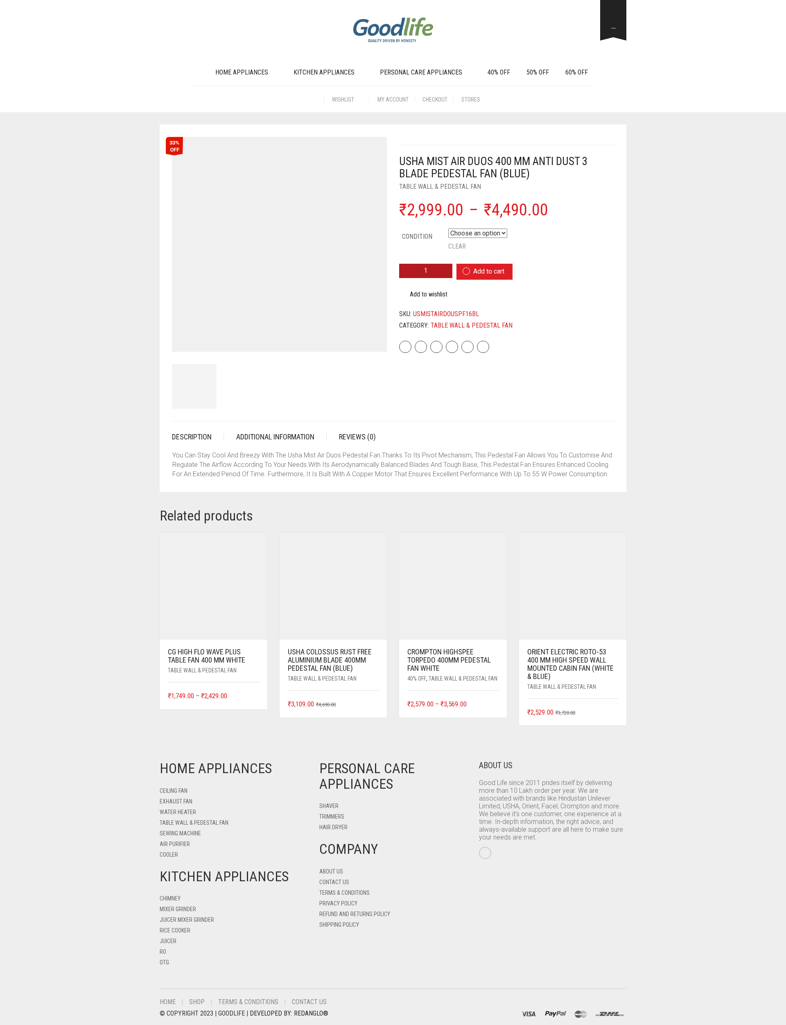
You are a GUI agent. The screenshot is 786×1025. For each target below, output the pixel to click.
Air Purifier (175, 844)
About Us (331, 871)
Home (168, 1002)
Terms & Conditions (344, 892)
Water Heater (178, 812)
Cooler (169, 854)
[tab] (198, 437)
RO (163, 951)
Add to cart (488, 271)
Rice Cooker (175, 930)
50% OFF (537, 72)
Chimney (170, 898)
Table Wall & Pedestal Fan (440, 186)
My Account (393, 99)
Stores (470, 99)
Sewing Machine (180, 833)
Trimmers (331, 816)
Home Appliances (241, 72)
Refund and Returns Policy (354, 914)
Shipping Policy (339, 924)
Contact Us (334, 882)
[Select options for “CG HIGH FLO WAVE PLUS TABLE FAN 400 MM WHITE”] (253, 696)
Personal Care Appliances (421, 72)
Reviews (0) (357, 436)
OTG (164, 962)
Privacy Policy (338, 903)
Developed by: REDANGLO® (289, 1013)
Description (192, 436)
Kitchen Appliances (324, 72)
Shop (197, 1002)
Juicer (168, 941)
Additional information (275, 436)
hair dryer (333, 827)
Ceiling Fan (173, 790)
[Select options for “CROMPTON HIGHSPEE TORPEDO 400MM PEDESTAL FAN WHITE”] (493, 704)
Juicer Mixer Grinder (187, 919)
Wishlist (343, 99)
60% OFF (576, 72)
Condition (417, 236)
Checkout (434, 99)
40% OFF (499, 72)
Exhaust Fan (176, 801)
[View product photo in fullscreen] (373, 338)
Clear (457, 246)
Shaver (329, 806)
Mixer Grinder (178, 909)
